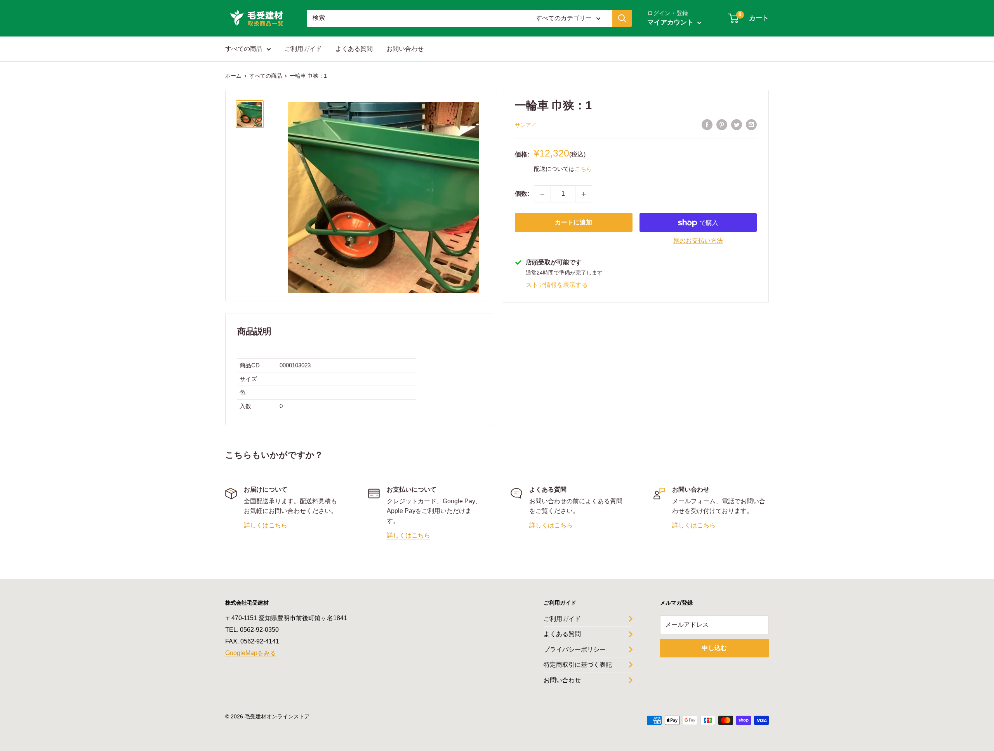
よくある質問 (354, 48)
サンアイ (526, 125)
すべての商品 (243, 48)
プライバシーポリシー (575, 649)
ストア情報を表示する (557, 285)
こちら (583, 168)
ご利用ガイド (303, 48)
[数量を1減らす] (542, 194)
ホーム (233, 76)
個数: (522, 194)
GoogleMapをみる (250, 653)
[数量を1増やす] (583, 194)
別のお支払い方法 (698, 241)
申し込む (714, 648)
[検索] (622, 18)
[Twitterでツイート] (736, 124)
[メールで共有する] (751, 124)
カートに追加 (573, 222)
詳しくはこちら (265, 525)
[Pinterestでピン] (721, 124)
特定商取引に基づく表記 (578, 664)
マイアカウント (671, 22)
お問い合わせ (405, 48)
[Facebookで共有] (707, 124)
